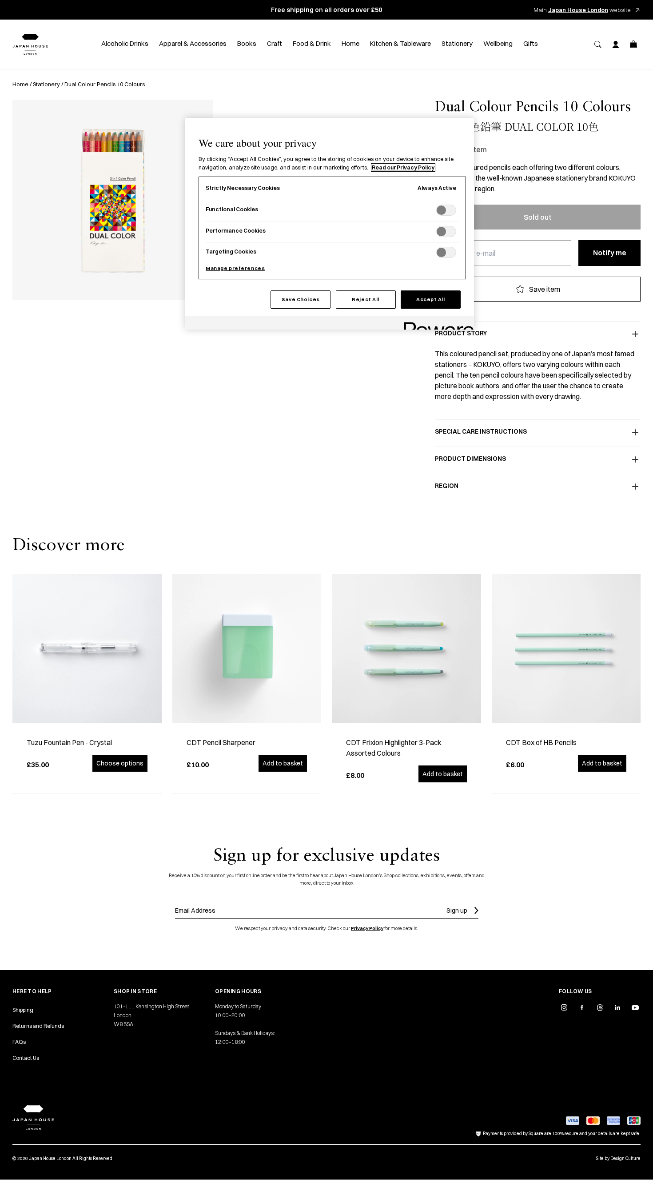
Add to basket (283, 763)
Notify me (609, 252)
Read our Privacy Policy (403, 167)
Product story (461, 333)
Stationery (46, 84)
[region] (329, 224)
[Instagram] (564, 1007)
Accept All (430, 299)
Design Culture (625, 1158)
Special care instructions (481, 431)
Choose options (119, 763)
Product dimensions (470, 459)
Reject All (365, 299)
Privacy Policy (367, 928)
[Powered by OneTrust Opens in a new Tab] (436, 324)
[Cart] (633, 44)
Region (446, 486)
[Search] (598, 44)
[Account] (616, 44)
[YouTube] (635, 1007)
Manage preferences (235, 268)
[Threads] (599, 1007)
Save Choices (301, 299)
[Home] (30, 44)
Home (20, 84)
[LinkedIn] (617, 1007)
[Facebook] (582, 1007)
